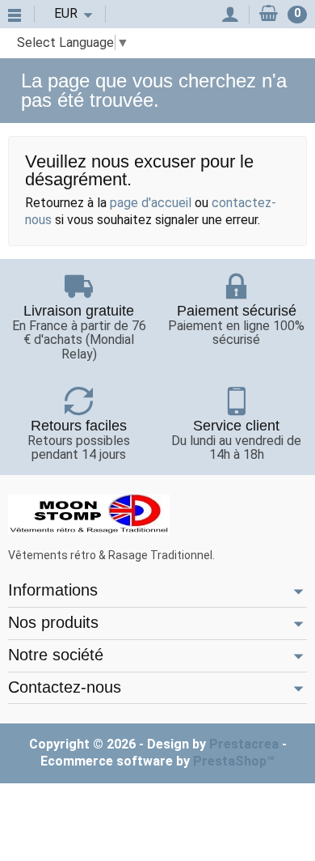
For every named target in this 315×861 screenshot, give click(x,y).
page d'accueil (150, 202)
